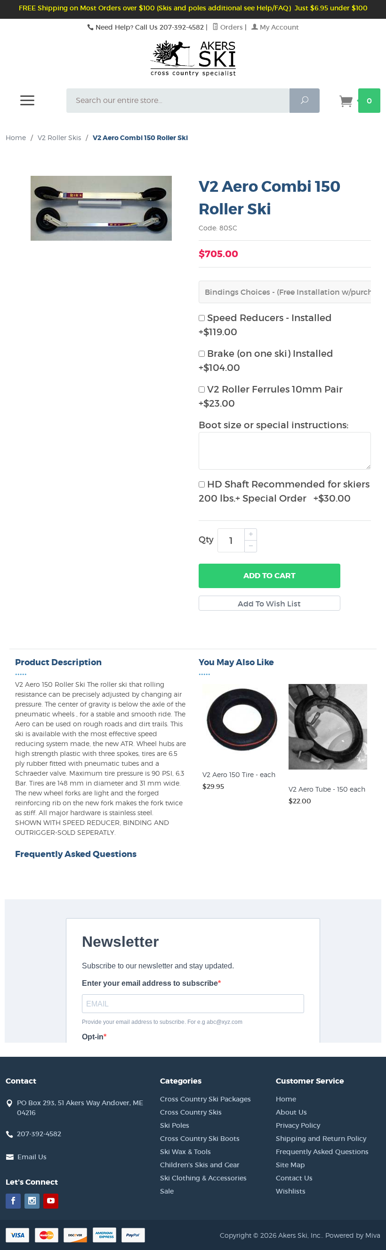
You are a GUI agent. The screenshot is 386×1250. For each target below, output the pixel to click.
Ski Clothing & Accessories (203, 1178)
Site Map (290, 1165)
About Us (291, 1112)
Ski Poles (174, 1125)
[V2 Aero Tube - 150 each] (328, 770)
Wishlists (291, 1191)
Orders (230, 27)
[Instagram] (32, 1201)
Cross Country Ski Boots (200, 1138)
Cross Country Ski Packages (205, 1099)
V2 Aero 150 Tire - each (238, 774)
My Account (278, 27)
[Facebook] (13, 1201)
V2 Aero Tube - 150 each (327, 789)
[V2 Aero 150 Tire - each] (241, 755)
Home (16, 138)
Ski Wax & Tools (185, 1152)
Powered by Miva (352, 1235)
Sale (167, 1191)
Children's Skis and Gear (200, 1165)
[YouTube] (50, 1201)
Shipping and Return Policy (321, 1138)
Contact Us (294, 1178)
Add (269, 576)
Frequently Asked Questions (322, 1152)
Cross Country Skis (191, 1112)
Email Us (32, 1157)
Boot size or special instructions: (273, 425)
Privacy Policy (298, 1125)
